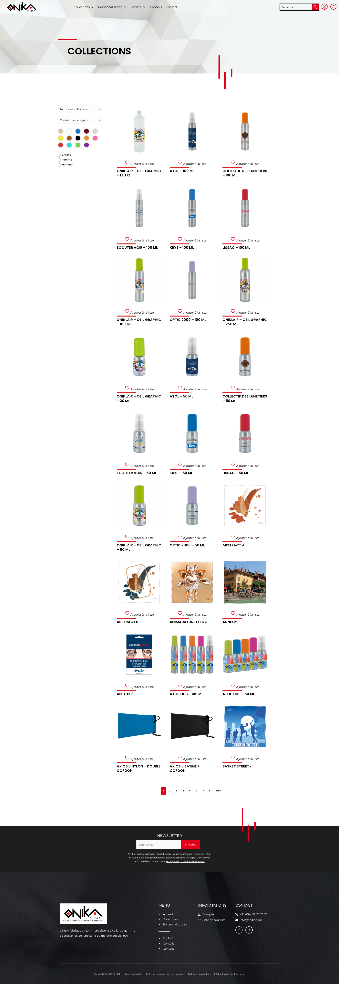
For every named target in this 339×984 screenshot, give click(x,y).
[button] (84, 7)
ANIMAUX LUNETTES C (188, 621)
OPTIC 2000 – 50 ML (187, 545)
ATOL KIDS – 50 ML (238, 693)
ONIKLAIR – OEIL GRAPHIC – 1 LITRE (139, 173)
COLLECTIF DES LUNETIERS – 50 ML (244, 398)
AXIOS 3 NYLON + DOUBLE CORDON (138, 768)
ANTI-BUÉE (126, 693)
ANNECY (229, 621)
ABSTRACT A (233, 545)
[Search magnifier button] (315, 7)
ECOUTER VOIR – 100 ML (137, 247)
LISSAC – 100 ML (236, 247)
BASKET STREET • (237, 766)
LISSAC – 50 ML (235, 472)
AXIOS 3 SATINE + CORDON (185, 768)
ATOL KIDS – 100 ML (186, 693)
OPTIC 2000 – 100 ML (188, 319)
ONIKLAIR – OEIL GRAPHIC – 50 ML (139, 547)
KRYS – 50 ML (181, 472)
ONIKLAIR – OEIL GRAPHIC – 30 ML (139, 398)
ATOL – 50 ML (181, 396)
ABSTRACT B (127, 621)
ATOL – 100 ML (182, 170)
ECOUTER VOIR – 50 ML (137, 472)
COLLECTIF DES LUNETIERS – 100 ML (244, 173)
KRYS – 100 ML (182, 247)
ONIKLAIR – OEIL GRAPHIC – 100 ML (139, 322)
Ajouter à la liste (142, 164)
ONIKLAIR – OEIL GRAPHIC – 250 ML (244, 322)
